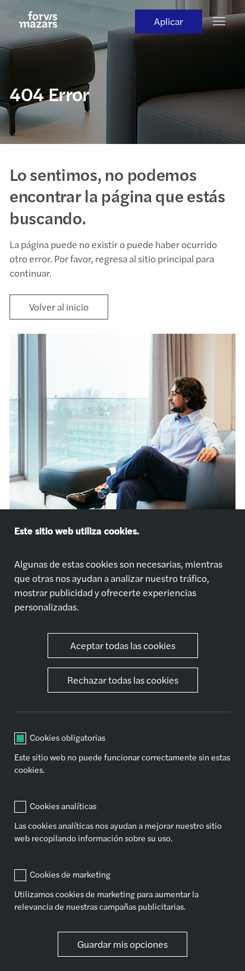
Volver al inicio (59, 307)
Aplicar (168, 21)
